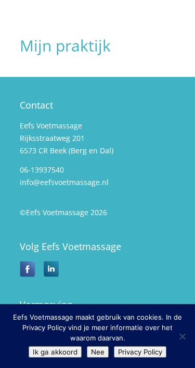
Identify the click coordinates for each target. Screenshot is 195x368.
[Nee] (182, 336)
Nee (98, 352)
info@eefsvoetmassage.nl (64, 182)
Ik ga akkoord (55, 352)
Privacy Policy (140, 352)
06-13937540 (42, 170)
